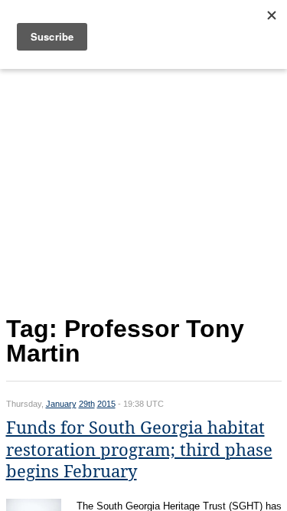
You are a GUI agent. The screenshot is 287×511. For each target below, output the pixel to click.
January (61, 403)
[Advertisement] (144, 188)
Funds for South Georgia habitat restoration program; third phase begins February (139, 450)
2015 (106, 403)
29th (87, 403)
